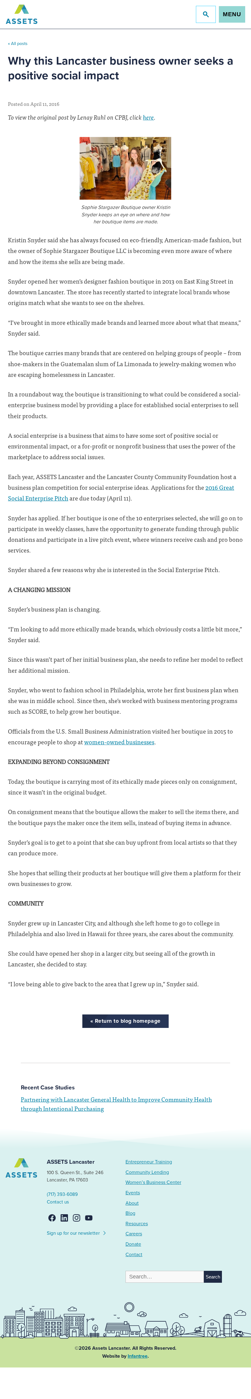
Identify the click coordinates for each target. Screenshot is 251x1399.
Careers (134, 1234)
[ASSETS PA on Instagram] (76, 1218)
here (148, 117)
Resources (137, 1224)
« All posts (18, 43)
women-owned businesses (119, 741)
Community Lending (147, 1172)
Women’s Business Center (153, 1182)
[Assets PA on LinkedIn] (64, 1218)
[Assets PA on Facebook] (52, 1218)
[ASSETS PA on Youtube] (89, 1218)
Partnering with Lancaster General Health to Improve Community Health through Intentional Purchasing (116, 1103)
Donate (133, 1244)
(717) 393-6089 (62, 1194)
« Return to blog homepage (125, 1021)
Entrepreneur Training (149, 1162)
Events (133, 1193)
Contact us (58, 1202)
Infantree (138, 1356)
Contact (134, 1255)
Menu (232, 14)
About (132, 1203)
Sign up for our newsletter (74, 1233)
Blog (130, 1213)
